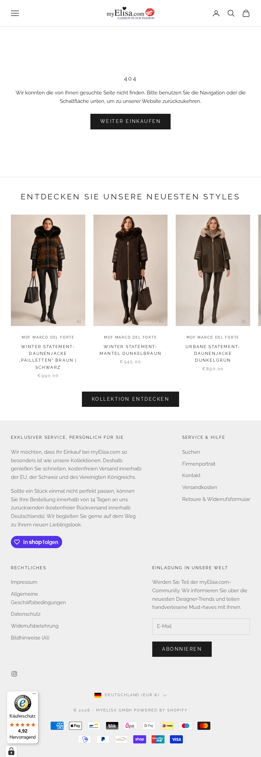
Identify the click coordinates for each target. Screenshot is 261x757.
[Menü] (34, 695)
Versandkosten (199, 487)
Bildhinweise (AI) (30, 638)
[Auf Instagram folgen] (14, 673)
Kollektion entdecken (130, 399)
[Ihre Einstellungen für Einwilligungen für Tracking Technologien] (11, 751)
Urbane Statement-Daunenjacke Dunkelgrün (213, 353)
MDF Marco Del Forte (48, 337)
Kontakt (191, 475)
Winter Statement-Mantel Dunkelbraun (130, 350)
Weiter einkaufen (130, 121)
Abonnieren (182, 649)
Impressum (24, 582)
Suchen (191, 452)
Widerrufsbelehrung (34, 626)
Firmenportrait (198, 464)
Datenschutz (25, 614)
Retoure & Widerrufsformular (216, 499)
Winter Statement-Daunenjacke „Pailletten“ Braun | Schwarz (48, 357)
